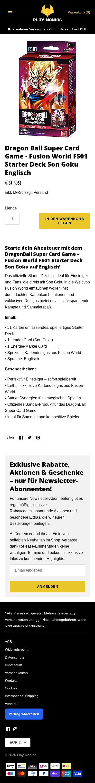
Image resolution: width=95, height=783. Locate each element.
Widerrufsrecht (16, 649)
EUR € (15, 742)
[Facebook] (8, 730)
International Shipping (21, 696)
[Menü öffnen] (10, 12)
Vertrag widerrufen (24, 714)
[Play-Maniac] (47, 12)
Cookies (11, 688)
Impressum (13, 665)
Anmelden (47, 586)
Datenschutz (14, 657)
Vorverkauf (13, 704)
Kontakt (11, 680)
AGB (8, 642)
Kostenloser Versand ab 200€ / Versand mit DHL (47, 29)
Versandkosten (16, 673)
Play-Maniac (26, 755)
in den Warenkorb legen (64, 221)
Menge (11, 208)
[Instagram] (15, 730)
